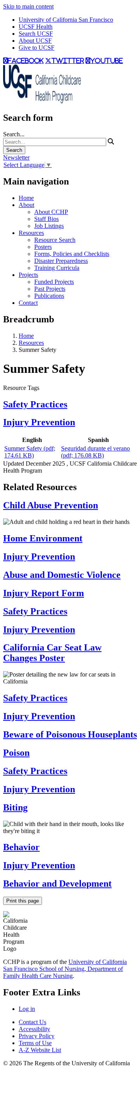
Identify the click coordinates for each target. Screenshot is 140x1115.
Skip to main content (28, 6)
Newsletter (16, 157)
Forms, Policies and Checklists (71, 253)
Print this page (22, 901)
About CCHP (51, 212)
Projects (28, 274)
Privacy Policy (36, 1036)
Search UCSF (36, 33)
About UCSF (35, 40)
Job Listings (49, 226)
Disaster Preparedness (61, 260)
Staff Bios (46, 219)
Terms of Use (35, 1043)
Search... (13, 134)
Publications (49, 295)
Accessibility (34, 1029)
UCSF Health (35, 26)
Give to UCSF (36, 47)
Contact (28, 302)
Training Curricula (56, 267)
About (26, 205)
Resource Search (54, 240)
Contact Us (32, 1022)
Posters (43, 247)
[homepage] (42, 101)
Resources (31, 233)
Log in (27, 1008)
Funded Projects (54, 281)
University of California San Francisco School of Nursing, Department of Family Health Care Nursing (65, 968)
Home (26, 198)
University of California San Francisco (66, 19)
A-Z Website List (40, 1050)
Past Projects (49, 288)
